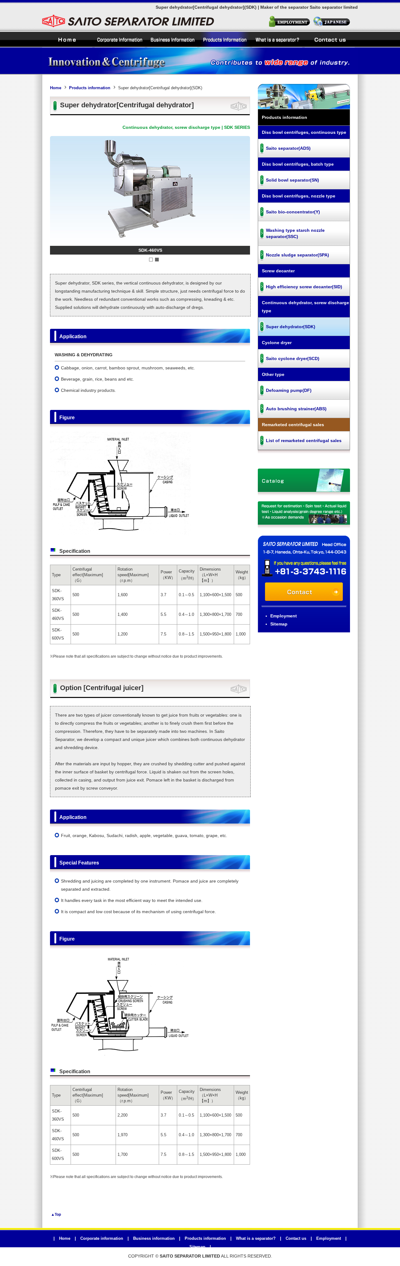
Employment (289, 22)
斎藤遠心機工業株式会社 (335, 22)
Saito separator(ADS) (288, 148)
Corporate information (120, 39)
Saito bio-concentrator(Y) (293, 211)
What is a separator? (277, 39)
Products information (225, 39)
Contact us (330, 39)
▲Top (56, 1214)
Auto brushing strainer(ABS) (296, 408)
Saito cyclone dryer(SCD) (292, 358)
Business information (172, 39)
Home (67, 39)
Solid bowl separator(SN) (292, 180)
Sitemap (279, 623)
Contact (304, 591)
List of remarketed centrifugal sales (304, 440)
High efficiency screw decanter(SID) (304, 286)
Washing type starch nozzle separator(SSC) (295, 233)
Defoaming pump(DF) (289, 390)
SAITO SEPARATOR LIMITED (190, 1256)
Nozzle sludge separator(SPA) (297, 254)
